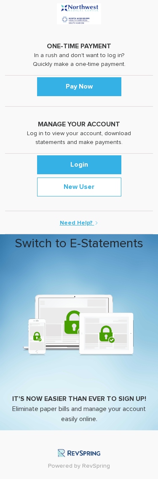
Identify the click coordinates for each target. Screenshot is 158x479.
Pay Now (79, 86)
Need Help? (77, 223)
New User (79, 186)
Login (79, 164)
